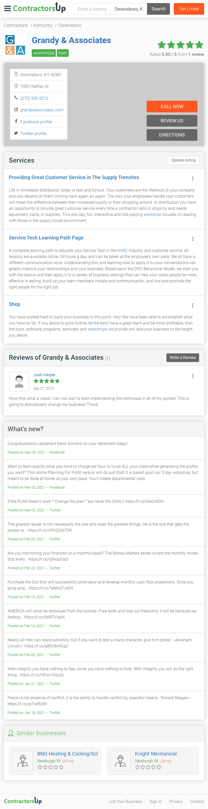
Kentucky (43, 25)
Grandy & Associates (71, 40)
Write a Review (183, 357)
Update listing (183, 160)
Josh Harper (44, 374)
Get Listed (189, 8)
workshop (152, 214)
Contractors (16, 25)
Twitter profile (33, 133)
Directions (172, 134)
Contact (197, 801)
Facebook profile (36, 121)
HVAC (122, 250)
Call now (172, 106)
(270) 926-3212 (34, 98)
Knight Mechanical (156, 754)
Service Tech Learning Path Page (46, 238)
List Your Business (125, 801)
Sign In (156, 801)
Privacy (176, 801)
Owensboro (69, 25)
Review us (172, 120)
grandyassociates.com (41, 109)
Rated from (177, 54)
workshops (43, 52)
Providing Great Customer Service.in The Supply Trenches (74, 177)
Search (158, 8)
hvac (62, 52)
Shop (14, 304)
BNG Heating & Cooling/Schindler (74, 754)
